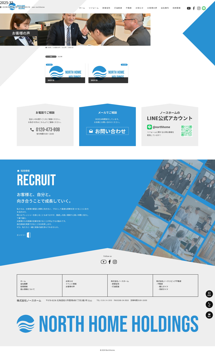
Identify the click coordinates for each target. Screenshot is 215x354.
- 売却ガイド (162, 289)
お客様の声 (70, 286)
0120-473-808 (48, 129)
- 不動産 (159, 283)
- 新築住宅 (115, 283)
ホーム (23, 281)
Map (90, 300)
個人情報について (27, 289)
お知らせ (69, 281)
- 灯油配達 (115, 286)
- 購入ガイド (162, 286)
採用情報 (24, 286)
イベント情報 (71, 283)
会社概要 (24, 283)
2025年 (60, 56)
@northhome (161, 127)
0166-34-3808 (106, 300)
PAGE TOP (208, 341)
